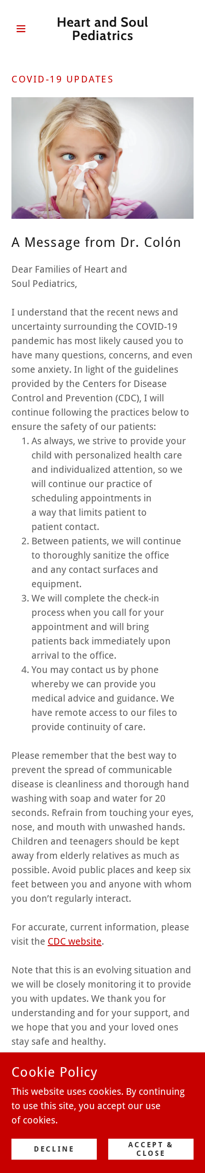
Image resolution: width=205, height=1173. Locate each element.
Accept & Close (151, 1149)
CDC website (75, 941)
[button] (25, 28)
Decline (54, 1149)
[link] (102, 28)
